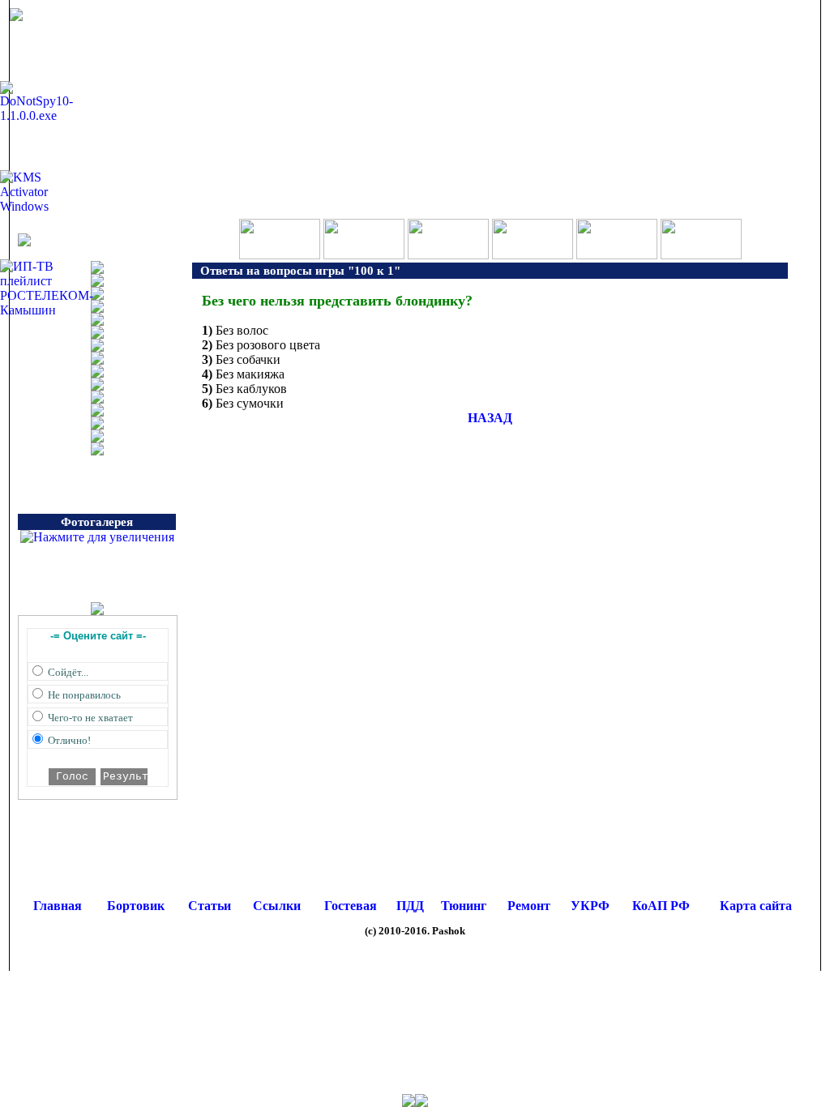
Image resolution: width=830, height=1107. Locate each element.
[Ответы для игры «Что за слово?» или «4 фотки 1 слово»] (363, 255)
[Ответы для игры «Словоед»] (532, 255)
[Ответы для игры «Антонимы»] (701, 255)
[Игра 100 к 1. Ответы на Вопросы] (279, 255)
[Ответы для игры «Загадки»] (616, 255)
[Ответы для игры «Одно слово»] (448, 255)
